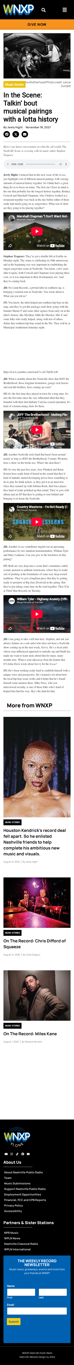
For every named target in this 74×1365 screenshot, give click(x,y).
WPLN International (17, 1249)
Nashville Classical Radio (21, 1244)
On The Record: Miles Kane (30, 1033)
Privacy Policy (13, 1205)
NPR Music (11, 1233)
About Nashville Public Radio (23, 1172)
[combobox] (47, 10)
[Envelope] (28, 1154)
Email (11, 1304)
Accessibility (13, 1211)
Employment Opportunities (22, 1194)
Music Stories (14, 84)
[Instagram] (11, 1154)
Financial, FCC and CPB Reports (25, 1200)
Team (8, 1178)
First (9, 1297)
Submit (14, 1322)
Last (41, 1297)
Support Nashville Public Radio (25, 1189)
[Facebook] (22, 1154)
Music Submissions (17, 1183)
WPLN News (12, 1238)
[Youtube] (6, 1154)
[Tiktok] (17, 1154)
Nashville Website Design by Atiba (37, 1356)
